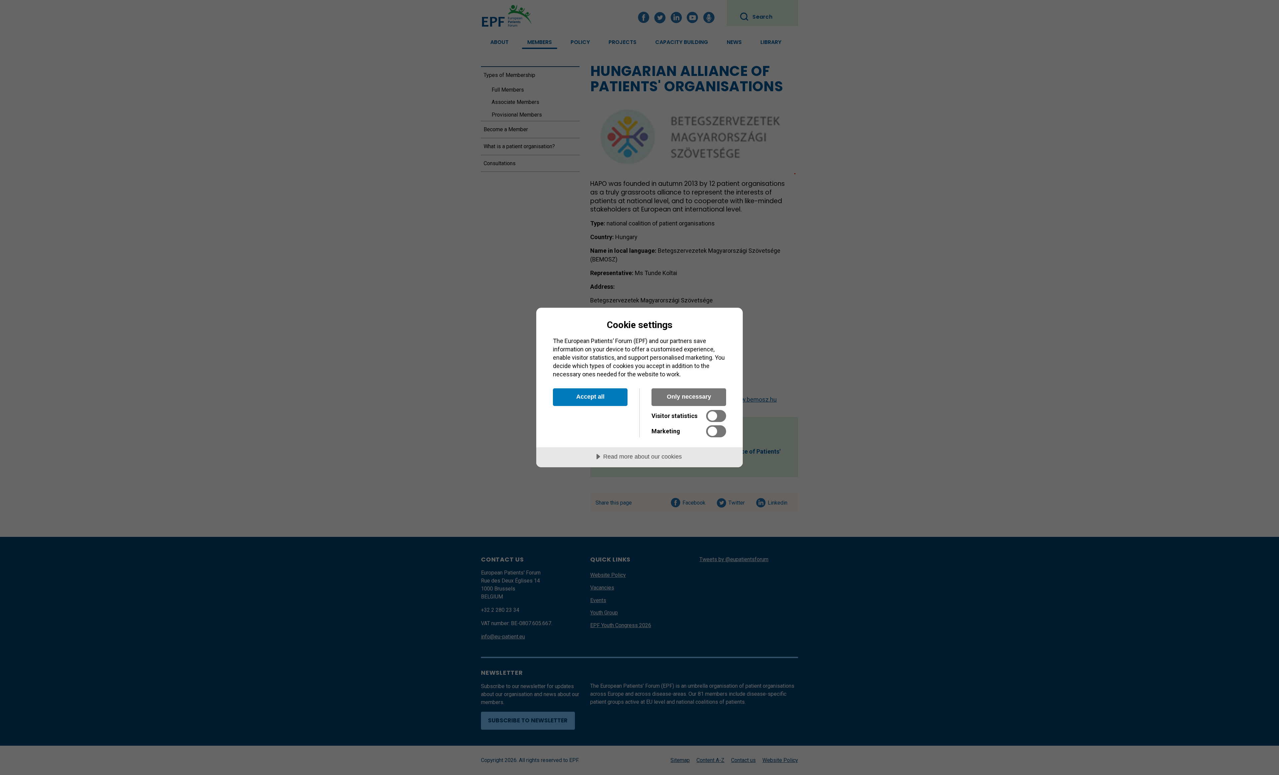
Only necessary (689, 396)
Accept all (590, 396)
